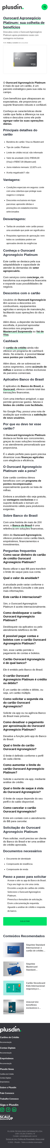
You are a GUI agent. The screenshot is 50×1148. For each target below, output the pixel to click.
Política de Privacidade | (26, 1139)
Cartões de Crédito (9, 1037)
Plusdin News (7, 1069)
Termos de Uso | (12, 1139)
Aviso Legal (40, 1139)
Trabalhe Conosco (9, 1099)
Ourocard (9, 389)
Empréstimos (6, 1058)
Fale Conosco (7, 1093)
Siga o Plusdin (9, 1104)
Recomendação (6, 1042)
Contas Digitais (7, 1048)
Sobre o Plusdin (8, 1087)
